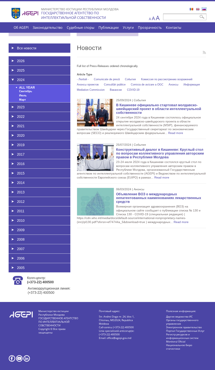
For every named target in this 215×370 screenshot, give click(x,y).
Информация (192, 84)
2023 (21, 107)
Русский (204, 9)
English (197, 9)
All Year (27, 87)
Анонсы (173, 84)
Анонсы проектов (88, 84)
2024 (21, 80)
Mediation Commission (91, 89)
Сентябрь (25, 91)
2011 (20, 211)
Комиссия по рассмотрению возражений (166, 79)
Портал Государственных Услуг (185, 331)
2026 (21, 61)
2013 (21, 192)
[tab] (39, 61)
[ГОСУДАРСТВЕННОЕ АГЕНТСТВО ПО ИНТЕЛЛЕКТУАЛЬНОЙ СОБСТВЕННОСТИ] (25, 20)
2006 (21, 258)
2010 (21, 220)
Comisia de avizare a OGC (147, 84)
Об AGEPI (21, 27)
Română (191, 9)
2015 (21, 173)
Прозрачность (150, 27)
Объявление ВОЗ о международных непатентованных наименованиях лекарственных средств (158, 197)
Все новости (26, 48)
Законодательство (48, 27)
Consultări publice (115, 84)
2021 (21, 126)
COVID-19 (133, 89)
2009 (21, 230)
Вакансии (116, 89)
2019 (21, 145)
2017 (21, 154)
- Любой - (83, 79)
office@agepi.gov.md (119, 338)
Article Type (84, 74)
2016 (21, 164)
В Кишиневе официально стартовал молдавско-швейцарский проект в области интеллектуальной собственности (158, 108)
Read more (175, 133)
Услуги (128, 27)
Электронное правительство (184, 327)
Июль (23, 95)
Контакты (173, 27)
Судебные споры (80, 27)
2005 (21, 268)
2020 (21, 135)
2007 (21, 249)
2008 (21, 239)
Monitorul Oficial (175, 341)
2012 (21, 201)
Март (22, 99)
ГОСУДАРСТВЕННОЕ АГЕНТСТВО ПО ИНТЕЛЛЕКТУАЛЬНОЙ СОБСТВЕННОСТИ (73, 15)
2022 (21, 116)
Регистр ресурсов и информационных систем (182, 336)
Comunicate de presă (107, 79)
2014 (21, 183)
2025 (21, 70)
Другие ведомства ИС (179, 316)
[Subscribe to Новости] (204, 52)
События (130, 79)
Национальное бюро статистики (179, 346)
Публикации (108, 27)
